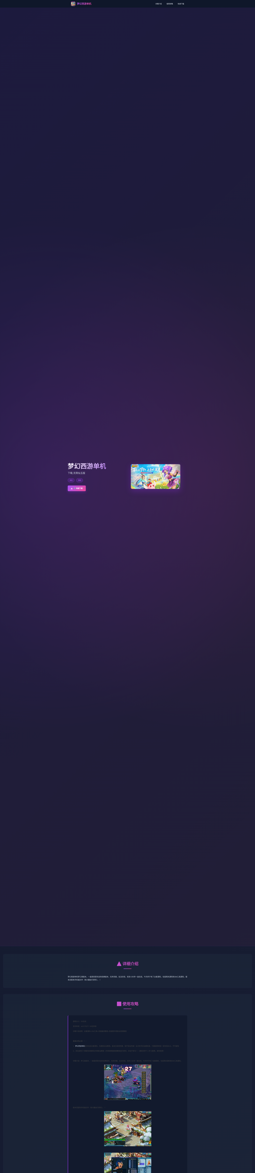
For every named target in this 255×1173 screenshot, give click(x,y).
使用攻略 (170, 4)
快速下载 (181, 4)
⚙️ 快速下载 (78, 488)
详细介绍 (158, 4)
